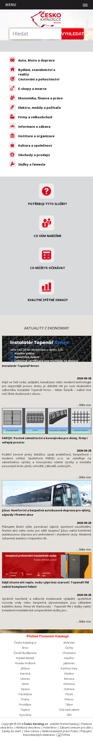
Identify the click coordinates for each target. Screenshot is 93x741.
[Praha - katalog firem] (46, 26)
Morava (69, 679)
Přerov (69, 699)
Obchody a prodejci (34, 155)
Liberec (25, 679)
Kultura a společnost (35, 145)
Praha (25, 699)
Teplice (25, 710)
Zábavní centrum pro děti (75, 727)
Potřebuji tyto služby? (47, 204)
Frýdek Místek (25, 658)
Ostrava (69, 689)
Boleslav (69, 642)
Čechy (69, 648)
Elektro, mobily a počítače (39, 107)
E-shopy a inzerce (32, 88)
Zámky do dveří (11, 731)
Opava (25, 689)
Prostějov (25, 704)
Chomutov (69, 653)
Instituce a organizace (36, 136)
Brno (25, 648)
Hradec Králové (25, 663)
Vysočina (25, 715)
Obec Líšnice (31, 731)
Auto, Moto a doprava (36, 60)
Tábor (69, 704)
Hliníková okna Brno (28, 727)
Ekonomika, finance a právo (40, 98)
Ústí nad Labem (69, 710)
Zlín (69, 715)
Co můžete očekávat (47, 268)
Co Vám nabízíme (47, 236)
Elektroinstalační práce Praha (60, 731)
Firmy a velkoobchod (35, 117)
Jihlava (25, 668)
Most (25, 684)
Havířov (69, 658)
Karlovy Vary (69, 668)
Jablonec (69, 663)
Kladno (69, 673)
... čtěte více (83, 405)
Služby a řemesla (31, 164)
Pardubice (25, 694)
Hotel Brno (50, 727)
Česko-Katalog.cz (25, 642)
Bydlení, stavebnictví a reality (36, 72)
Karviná (25, 673)
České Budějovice (25, 653)
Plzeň (69, 694)
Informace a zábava (34, 126)
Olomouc (69, 684)
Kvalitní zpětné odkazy (48, 300)
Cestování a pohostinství (38, 79)
